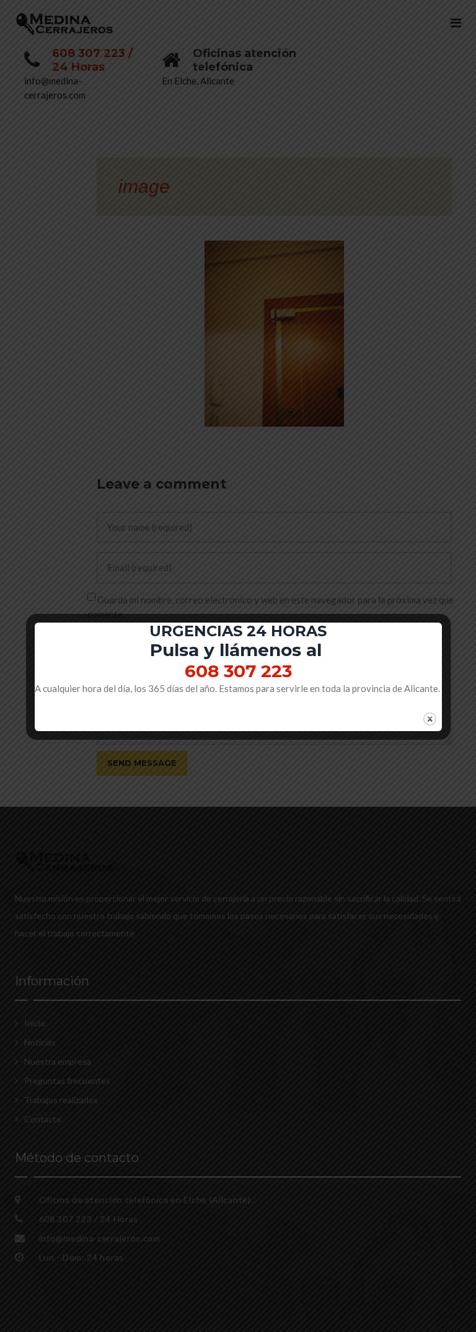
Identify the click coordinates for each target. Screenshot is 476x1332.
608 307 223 (238, 671)
